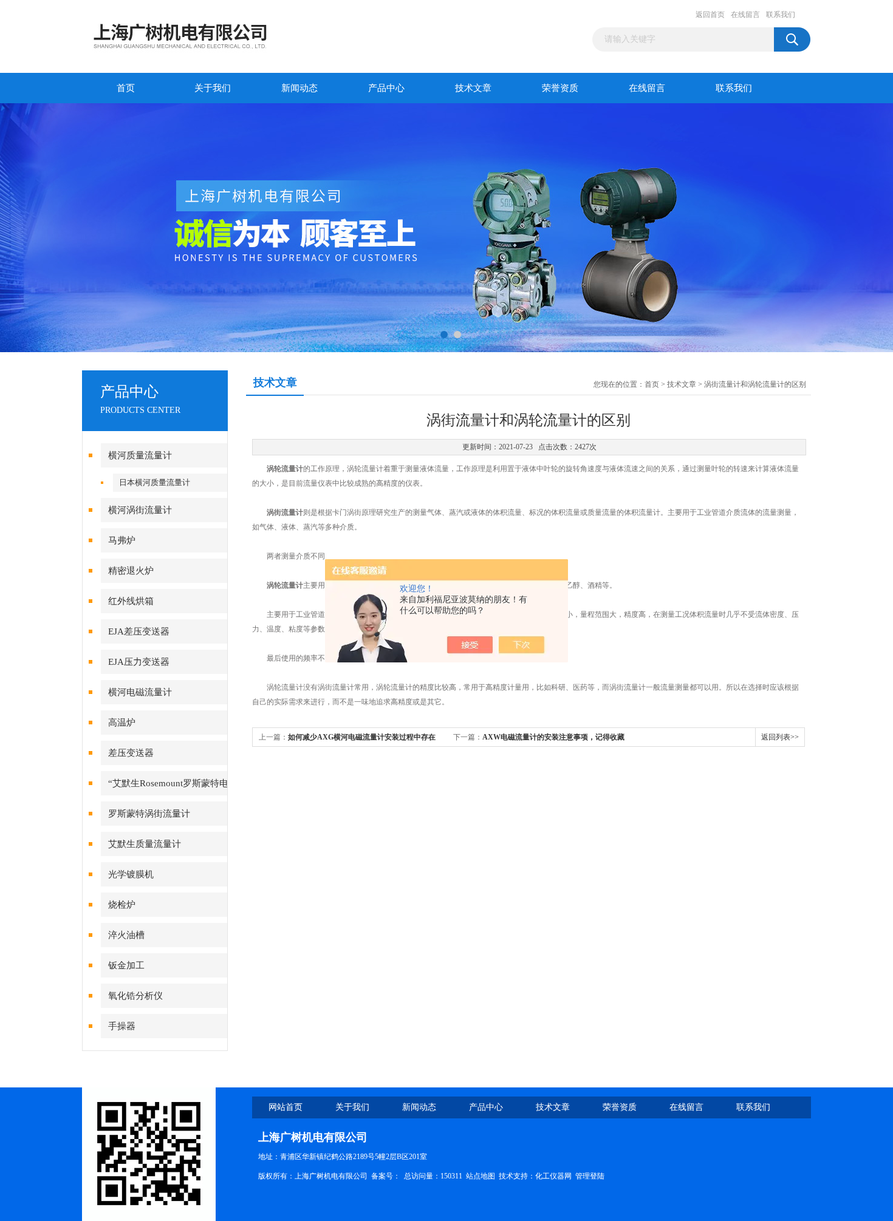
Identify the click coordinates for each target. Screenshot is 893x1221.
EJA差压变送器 (138, 631)
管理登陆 (589, 1176)
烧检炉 (121, 905)
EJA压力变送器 (138, 662)
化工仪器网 (553, 1176)
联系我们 (780, 14)
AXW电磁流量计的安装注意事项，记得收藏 (553, 737)
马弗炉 (121, 540)
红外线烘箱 (131, 601)
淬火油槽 (126, 935)
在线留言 (745, 14)
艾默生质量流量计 (144, 844)
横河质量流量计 (140, 455)
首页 (126, 88)
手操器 (121, 1026)
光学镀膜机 (131, 874)
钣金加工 (126, 965)
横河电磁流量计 (140, 692)
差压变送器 (131, 753)
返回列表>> (780, 737)
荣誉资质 (560, 88)
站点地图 (480, 1176)
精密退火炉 (131, 571)
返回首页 (710, 14)
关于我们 (212, 88)
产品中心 (386, 88)
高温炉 (121, 722)
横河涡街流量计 (140, 510)
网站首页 (286, 1107)
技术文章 (473, 88)
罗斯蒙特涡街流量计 (149, 813)
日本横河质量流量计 (154, 482)
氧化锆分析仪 (135, 996)
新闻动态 (299, 88)
